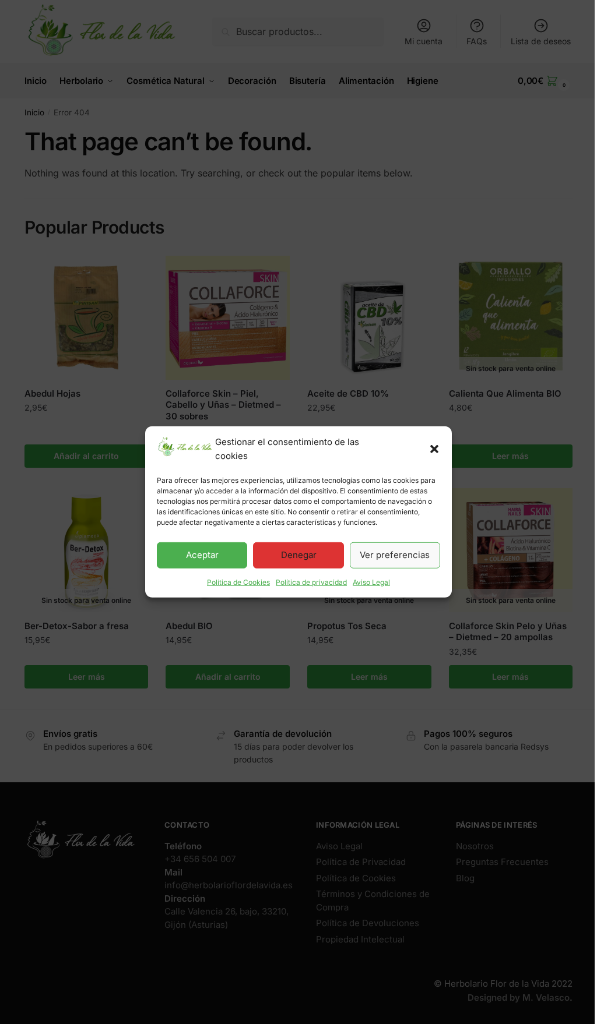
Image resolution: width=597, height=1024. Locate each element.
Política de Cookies (238, 581)
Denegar (299, 554)
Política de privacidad (311, 581)
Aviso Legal (371, 581)
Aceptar (202, 554)
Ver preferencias (395, 554)
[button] (434, 449)
